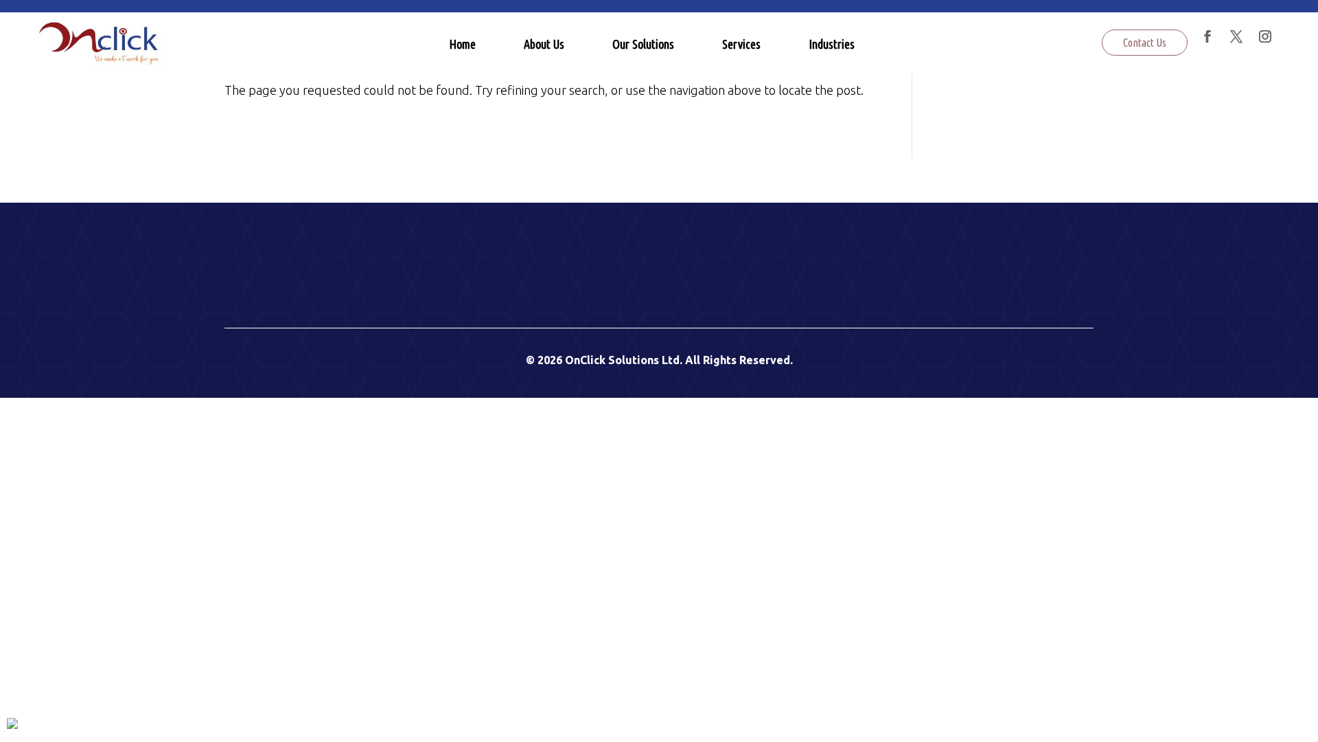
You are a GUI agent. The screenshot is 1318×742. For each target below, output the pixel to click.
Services (741, 44)
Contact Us (1144, 42)
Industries (832, 44)
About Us (544, 44)
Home (462, 44)
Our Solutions (643, 44)
